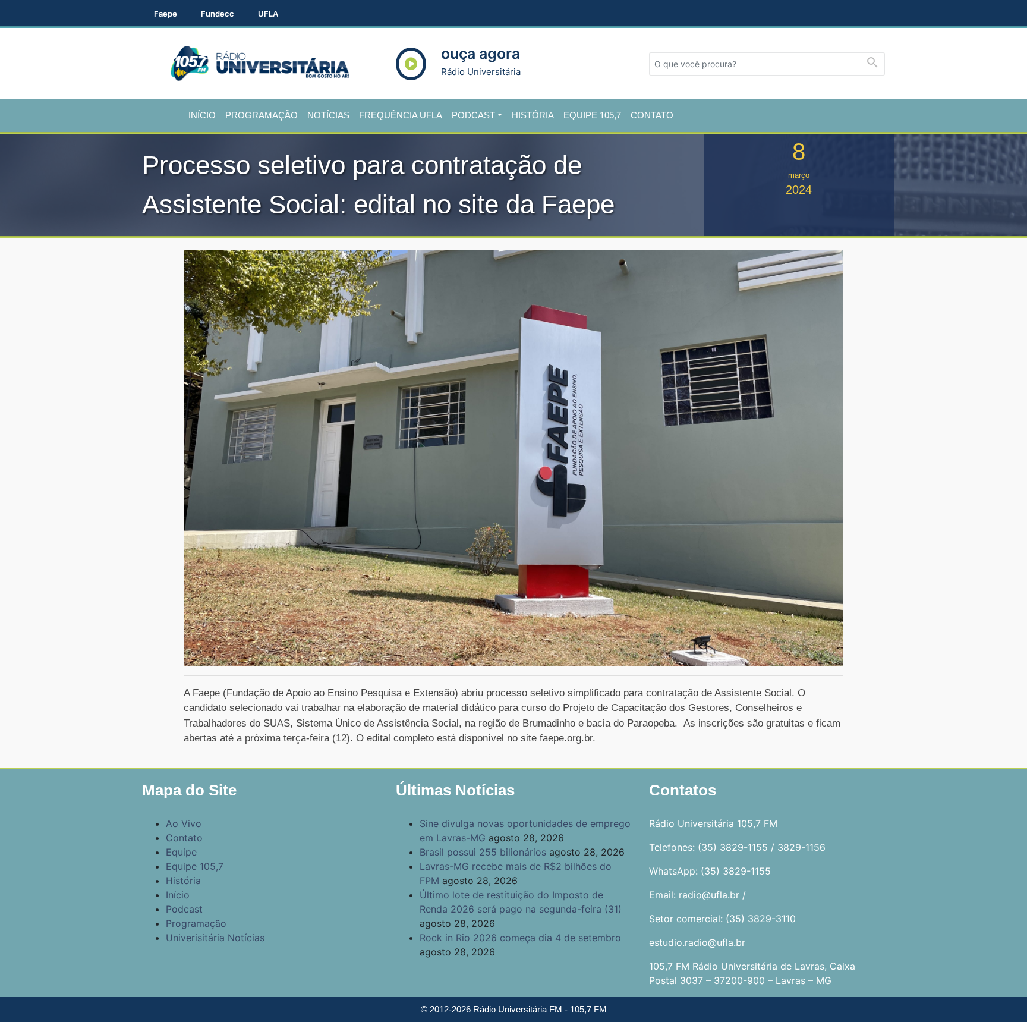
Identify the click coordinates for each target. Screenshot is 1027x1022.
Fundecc (217, 13)
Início (202, 115)
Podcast (473, 115)
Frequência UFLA (400, 115)
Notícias (328, 115)
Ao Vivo (183, 823)
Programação (261, 115)
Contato (652, 115)
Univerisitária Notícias (215, 938)
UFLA (268, 13)
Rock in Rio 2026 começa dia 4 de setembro (520, 938)
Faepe (165, 13)
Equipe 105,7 (592, 115)
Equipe (181, 852)
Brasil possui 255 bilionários (483, 852)
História (533, 115)
